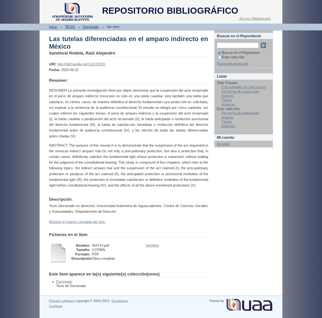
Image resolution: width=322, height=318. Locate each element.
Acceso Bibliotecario (255, 19)
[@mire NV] (249, 303)
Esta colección (233, 57)
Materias (228, 104)
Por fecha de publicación (240, 91)
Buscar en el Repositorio (241, 53)
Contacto (55, 306)
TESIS (70, 27)
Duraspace (119, 301)
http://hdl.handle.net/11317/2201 (81, 64)
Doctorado (91, 27)
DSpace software (61, 301)
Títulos (227, 100)
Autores (228, 96)
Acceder (223, 144)
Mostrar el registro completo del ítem (77, 222)
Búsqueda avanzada (232, 64)
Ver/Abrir (152, 245)
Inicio (53, 27)
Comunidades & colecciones (244, 87)
